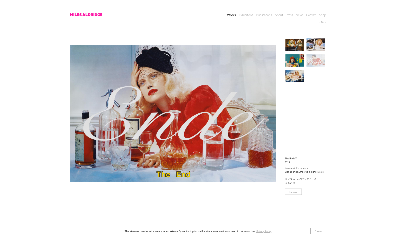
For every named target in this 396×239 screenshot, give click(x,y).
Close (318, 231)
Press (289, 14)
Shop (322, 14)
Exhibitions (246, 14)
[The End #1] (294, 44)
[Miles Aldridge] (86, 14)
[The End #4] (315, 60)
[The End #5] (294, 76)
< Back (322, 22)
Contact (311, 14)
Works (231, 14)
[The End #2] (315, 44)
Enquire (293, 192)
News (299, 14)
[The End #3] (294, 60)
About (279, 14)
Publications (264, 14)
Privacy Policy (263, 231)
